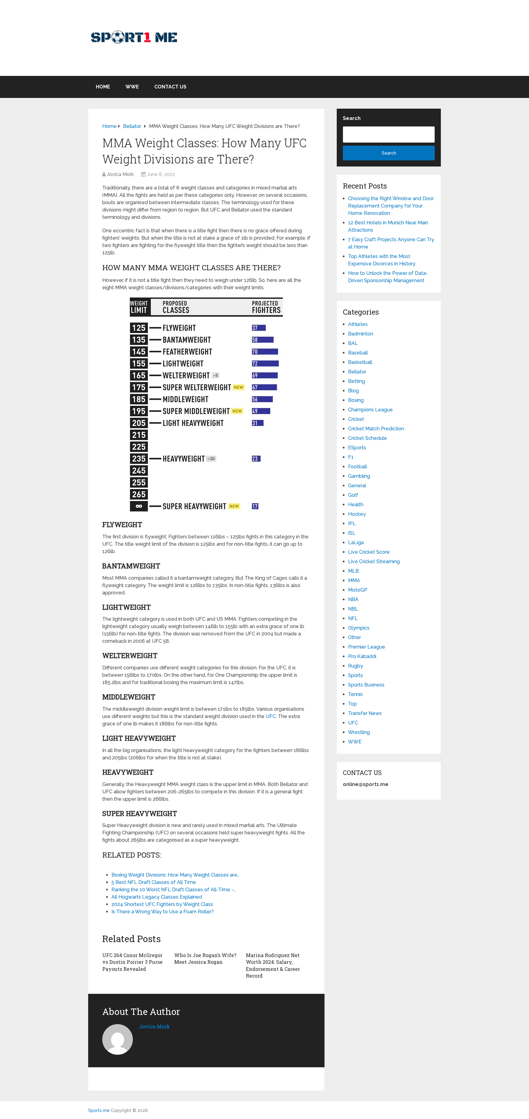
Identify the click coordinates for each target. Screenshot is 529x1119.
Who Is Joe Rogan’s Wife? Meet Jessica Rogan (205, 958)
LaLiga (356, 542)
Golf (353, 495)
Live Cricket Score (369, 552)
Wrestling (359, 732)
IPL (352, 523)
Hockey (357, 514)
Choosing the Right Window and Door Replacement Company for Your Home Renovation (391, 206)
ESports (357, 448)
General (357, 485)
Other (354, 637)
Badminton (360, 334)
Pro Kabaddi (362, 656)
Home (103, 87)
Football (357, 467)
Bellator (357, 372)
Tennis (355, 694)
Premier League (366, 647)
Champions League (370, 410)
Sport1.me (99, 1110)
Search (352, 118)
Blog (353, 391)
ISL (351, 533)
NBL (353, 609)
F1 (351, 457)
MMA (354, 580)
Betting (356, 381)
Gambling (359, 476)
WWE (132, 87)
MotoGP (357, 590)
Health (355, 504)
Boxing (356, 400)
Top (352, 704)
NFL (353, 618)
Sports (355, 675)
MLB (353, 571)
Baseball (358, 353)
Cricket (356, 419)
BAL (353, 343)
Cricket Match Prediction (376, 429)
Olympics (359, 628)
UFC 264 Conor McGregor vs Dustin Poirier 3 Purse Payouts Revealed (132, 962)
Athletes (358, 324)
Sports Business (366, 685)
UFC (271, 716)
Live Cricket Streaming (374, 561)
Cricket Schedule (367, 438)
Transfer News (365, 713)
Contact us (170, 87)
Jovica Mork (120, 174)
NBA (353, 599)
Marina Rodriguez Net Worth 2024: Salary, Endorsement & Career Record (273, 965)
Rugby (355, 666)
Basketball (360, 362)
